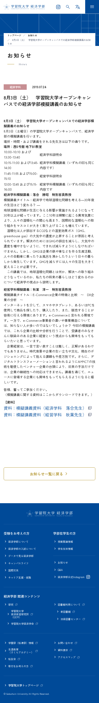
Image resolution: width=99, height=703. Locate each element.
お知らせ (32, 35)
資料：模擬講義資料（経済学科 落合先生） (45, 408)
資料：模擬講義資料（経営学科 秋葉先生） (45, 415)
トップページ (14, 35)
